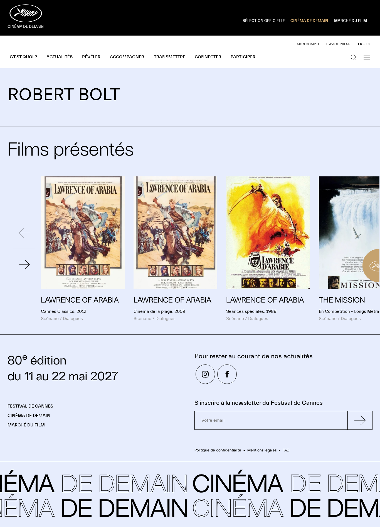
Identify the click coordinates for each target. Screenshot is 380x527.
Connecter (208, 56)
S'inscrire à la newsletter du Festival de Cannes (258, 402)
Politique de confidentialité (217, 450)
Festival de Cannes (30, 406)
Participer (243, 56)
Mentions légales (262, 450)
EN (368, 44)
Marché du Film (26, 425)
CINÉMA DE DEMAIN (309, 21)
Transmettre (169, 56)
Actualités (59, 56)
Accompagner (127, 56)
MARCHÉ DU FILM (350, 21)
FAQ (286, 450)
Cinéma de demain (29, 415)
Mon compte (308, 44)
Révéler (91, 56)
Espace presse (339, 44)
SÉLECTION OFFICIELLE (264, 21)
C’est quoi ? (23, 56)
